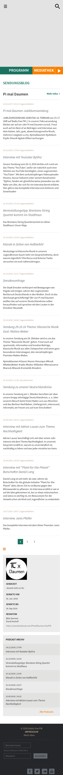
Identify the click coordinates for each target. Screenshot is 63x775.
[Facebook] (30, 771)
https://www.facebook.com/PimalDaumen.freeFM (28, 625)
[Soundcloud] (44, 771)
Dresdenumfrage (14, 281)
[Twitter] (37, 771)
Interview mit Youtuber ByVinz (22, 157)
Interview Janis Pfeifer (17, 518)
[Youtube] (52, 771)
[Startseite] (32, 6)
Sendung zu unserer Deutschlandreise (27, 387)
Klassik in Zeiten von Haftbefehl (23, 244)
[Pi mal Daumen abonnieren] (4, 548)
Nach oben (29, 735)
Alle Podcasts (46, 711)
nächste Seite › (41, 541)
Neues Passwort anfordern (16, 750)
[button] (47, 70)
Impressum (31, 731)
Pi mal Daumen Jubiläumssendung (25, 111)
